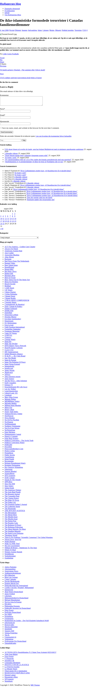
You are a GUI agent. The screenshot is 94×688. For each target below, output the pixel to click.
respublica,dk (9, 661)
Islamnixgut (9, 590)
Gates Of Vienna (11, 333)
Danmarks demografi (12, 9)
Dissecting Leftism (11, 315)
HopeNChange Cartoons (14, 348)
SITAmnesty (9, 679)
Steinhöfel (8, 629)
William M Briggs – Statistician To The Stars (21, 548)
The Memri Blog (11, 515)
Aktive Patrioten (10, 567)
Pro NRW (8, 614)
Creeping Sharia (10, 302)
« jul (1, 229)
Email (2, 115)
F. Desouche (9, 658)
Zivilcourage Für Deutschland (15, 641)
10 (1, 219)
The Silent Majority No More (15, 529)
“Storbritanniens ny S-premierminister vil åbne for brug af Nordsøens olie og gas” (34, 162)
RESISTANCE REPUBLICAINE (17, 673)
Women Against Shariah (13, 552)
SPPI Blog (8, 482)
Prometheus (9, 616)
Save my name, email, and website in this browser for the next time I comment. (30, 128)
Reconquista (9, 461)
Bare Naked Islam (11, 265)
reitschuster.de (10, 623)
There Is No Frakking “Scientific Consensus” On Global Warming (29, 537)
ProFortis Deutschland (13, 612)
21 (11, 221)
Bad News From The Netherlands (17, 261)
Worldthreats (9, 554)
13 (8, 219)
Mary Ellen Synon (11, 397)
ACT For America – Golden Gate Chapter (20, 247)
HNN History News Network (15, 346)
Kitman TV (9, 385)
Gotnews (8, 337)
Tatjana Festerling (11, 633)
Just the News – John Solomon (16, 381)
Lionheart (8, 395)
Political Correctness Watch (14, 443)
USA (84, 30)
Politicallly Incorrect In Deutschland (18, 608)
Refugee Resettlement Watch (15, 463)
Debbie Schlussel (11, 309)
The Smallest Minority (13, 531)
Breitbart (8, 286)
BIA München (10, 575)
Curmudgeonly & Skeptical (14, 304)
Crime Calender (10, 579)
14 (11, 219)
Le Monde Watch (11, 669)
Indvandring (32, 30)
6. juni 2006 (4, 30)
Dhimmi (18, 30)
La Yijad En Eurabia (12, 667)
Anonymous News (11, 571)
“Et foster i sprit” (11, 158)
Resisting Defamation (12, 465)
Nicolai (11, 30)
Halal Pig (8, 342)
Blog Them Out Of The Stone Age (17, 280)
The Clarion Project (12, 498)
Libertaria (8, 596)
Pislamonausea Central (13, 434)
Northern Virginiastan (12, 426)
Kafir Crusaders (10, 383)
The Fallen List (10, 502)
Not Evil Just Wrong (12, 428)
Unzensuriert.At (10, 637)
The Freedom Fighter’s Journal (16, 504)
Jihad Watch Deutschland (14, 592)
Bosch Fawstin (10, 284)
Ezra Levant (9, 325)
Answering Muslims (12, 255)
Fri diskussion (10, 11)
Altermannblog (10, 569)
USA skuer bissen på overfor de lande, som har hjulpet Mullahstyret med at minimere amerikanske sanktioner (44, 149)
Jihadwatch (9, 372)
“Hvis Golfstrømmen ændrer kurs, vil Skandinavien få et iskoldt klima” (45, 171)
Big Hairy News (11, 271)
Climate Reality (10, 298)
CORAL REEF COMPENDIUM (17, 300)
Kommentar (4, 95)
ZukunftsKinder (10, 643)
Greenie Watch (10, 339)
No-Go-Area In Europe (13, 602)
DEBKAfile (9, 311)
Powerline (8, 447)
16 (15, 219)
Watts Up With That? (12, 544)
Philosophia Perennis (12, 606)
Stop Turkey (9, 486)
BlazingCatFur (10, 276)
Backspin (8, 259)
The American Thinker (13, 490)
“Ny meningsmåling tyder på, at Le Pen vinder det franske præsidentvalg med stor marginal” (38, 160)
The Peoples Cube (11, 523)
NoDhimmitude (10, 424)
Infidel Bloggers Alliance (14, 354)
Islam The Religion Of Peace (15, 362)
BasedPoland (9, 267)
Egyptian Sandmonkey (13, 319)
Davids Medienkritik (12, 581)
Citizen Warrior (10, 292)
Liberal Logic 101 (11, 393)
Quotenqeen (9, 618)
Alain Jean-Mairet (11, 654)
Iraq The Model (10, 358)
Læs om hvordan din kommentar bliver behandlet (53, 136)
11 (3, 219)
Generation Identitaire (12, 663)
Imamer (24, 30)
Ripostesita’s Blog (11, 677)
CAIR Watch (9, 288)
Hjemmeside (4, 121)
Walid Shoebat (10, 542)
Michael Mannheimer (12, 600)
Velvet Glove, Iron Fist (13, 539)
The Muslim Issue (11, 517)
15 (13, 219)
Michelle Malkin (11, 403)
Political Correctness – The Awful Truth (19, 440)
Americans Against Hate (13, 251)
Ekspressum (9, 321)
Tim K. (7, 635)
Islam (40, 30)
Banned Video (10, 263)
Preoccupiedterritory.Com (14, 449)
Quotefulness (9, 457)
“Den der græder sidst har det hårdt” (39, 198)
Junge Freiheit (10, 594)
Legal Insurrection (11, 391)
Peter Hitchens (10, 432)
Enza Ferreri (9, 656)
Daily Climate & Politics (13, 306)
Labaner (45, 30)
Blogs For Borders (11, 282)
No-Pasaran (9, 422)
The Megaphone (11, 513)
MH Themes (35, 685)
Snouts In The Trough (13, 480)
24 (1, 224)
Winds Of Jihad (10, 550)
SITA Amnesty (10, 476)
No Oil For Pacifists (12, 420)
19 (6, 221)
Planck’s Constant (11, 436)
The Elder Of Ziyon (12, 500)
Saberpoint (8, 469)
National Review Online (13, 414)
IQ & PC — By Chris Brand (15, 356)
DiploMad (8, 313)
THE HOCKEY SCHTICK (15, 511)
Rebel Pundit (9, 459)
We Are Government (12, 546)
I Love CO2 (9, 350)
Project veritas (10, 451)
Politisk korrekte (68, 30)
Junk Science (9, 379)
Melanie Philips (10, 399)
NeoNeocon (9, 416)
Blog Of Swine (10, 278)
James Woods (9, 370)
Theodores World (11, 535)
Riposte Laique (10, 675)
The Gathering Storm (12, 506)
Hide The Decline (11, 344)
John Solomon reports (12, 377)
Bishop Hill (9, 273)
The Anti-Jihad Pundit (13, 492)
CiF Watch (8, 290)
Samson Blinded (11, 471)
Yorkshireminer (10, 556)
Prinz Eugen (9, 610)
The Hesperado (10, 509)
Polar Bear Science (11, 438)
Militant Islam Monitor (13, 405)
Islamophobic (9, 366)
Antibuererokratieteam (13, 573)
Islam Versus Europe (12, 364)
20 (8, 221)
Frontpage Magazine (12, 331)
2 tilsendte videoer (11, 153)
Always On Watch (11, 249)
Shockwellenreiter (11, 627)
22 (13, 221)
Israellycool (9, 368)
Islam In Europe (10, 360)
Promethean (9, 453)
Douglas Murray (11, 317)
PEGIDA (8, 604)
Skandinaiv (9, 681)
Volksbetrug (9, 639)
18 (3, 221)
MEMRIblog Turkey (12, 401)
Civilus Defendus (11, 294)
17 (1, 221)
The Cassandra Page (12, 496)
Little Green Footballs (11, 54)
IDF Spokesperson (11, 352)
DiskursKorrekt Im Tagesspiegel (16, 586)
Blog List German (11, 577)
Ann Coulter (9, 253)
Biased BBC (9, 269)
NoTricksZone (10, 430)
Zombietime (9, 558)
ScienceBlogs (9, 473)
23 (15, 221)
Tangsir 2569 (9, 631)
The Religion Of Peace (13, 525)
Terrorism (78, 30)
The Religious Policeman (14, 527)
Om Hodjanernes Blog (13, 15)
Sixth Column (10, 478)
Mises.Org (8, 407)
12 (6, 219)
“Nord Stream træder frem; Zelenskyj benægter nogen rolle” (26, 155)
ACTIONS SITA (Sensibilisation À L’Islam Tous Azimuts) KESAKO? (30, 652)
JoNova (7, 375)
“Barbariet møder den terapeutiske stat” (40, 200)
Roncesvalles (9, 625)
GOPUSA (8, 335)
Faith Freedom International (15, 327)
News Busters (10, 418)
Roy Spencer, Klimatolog (14, 467)
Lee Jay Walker (10, 389)
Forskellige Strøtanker (13, 329)
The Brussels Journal (12, 494)
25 (3, 224)
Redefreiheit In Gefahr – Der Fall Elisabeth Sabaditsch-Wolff (27, 621)
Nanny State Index (11, 412)
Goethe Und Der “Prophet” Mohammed (19, 588)
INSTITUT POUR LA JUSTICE (17, 665)
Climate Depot (10, 296)
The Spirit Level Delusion (14, 533)
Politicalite (8, 445)
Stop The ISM (10, 484)
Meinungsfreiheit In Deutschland (16, 598)
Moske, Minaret (55, 30)
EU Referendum (11, 323)
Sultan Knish (9, 488)
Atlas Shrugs (9, 257)
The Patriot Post (10, 521)
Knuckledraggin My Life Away (16, 387)
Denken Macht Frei (12, 583)
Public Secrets (10, 455)
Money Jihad (9, 410)
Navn (2, 109)
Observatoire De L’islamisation (16, 671)
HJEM (7, 13)
